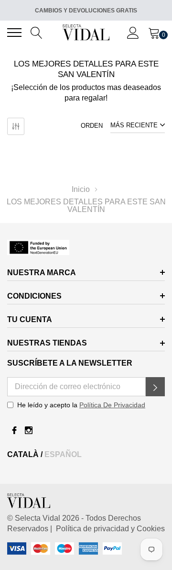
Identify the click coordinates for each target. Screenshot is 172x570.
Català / (25, 454)
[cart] (154, 32)
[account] (133, 32)
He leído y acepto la (81, 405)
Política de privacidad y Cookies (108, 529)
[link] (86, 247)
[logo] (86, 32)
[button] (155, 386)
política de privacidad (112, 405)
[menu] (14, 32)
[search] (37, 32)
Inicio (81, 189)
